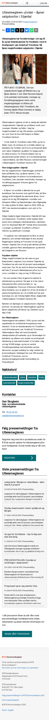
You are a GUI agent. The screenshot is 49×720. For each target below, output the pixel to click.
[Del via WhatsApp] (31, 30)
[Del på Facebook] (8, 30)
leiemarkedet (9, 383)
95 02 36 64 (11, 412)
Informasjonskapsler (10, 700)
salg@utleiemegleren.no (13, 416)
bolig (41, 377)
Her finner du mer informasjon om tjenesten (20, 668)
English (11, 710)
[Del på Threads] (22, 30)
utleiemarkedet (10, 377)
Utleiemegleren (30, 22)
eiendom (32, 377)
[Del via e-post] (36, 30)
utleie (22, 377)
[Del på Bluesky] (27, 30)
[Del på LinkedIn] (12, 30)
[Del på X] (17, 30)
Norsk (4, 710)
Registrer (9, 458)
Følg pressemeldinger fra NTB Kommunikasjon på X (23, 695)
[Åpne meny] (27, 3)
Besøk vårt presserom (17, 634)
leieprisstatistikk (26, 383)
